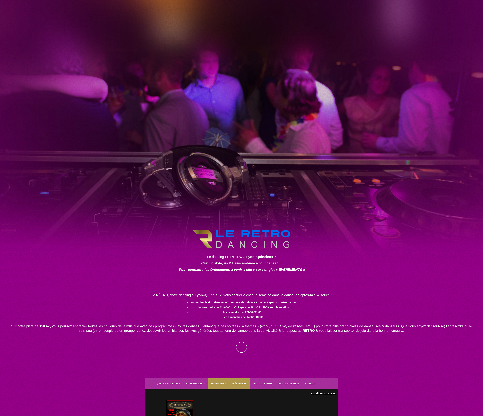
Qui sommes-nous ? (168, 383)
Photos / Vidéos (263, 383)
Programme (218, 383)
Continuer (241, 347)
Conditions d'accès (323, 393)
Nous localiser (195, 383)
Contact (310, 383)
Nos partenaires (288, 383)
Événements (239, 383)
